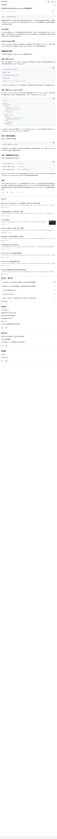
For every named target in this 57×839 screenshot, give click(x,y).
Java (21, 192)
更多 (2, 327)
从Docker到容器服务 (6, 339)
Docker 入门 (4, 321)
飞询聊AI (3, 224)
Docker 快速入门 (5, 310)
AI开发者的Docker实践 (6, 318)
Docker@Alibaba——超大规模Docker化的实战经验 (13, 342)
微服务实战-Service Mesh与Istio (8, 312)
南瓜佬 (2, 207)
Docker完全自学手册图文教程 (8, 315)
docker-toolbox (4, 357)
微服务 (11, 192)
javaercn (3, 215)
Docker (16, 192)
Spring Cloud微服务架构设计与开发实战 (10, 324)
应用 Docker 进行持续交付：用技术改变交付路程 (12, 336)
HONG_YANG (4, 232)
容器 (7, 192)
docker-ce (3, 354)
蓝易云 (2, 240)
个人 (55, 4)
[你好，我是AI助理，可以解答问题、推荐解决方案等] (48, 1)
